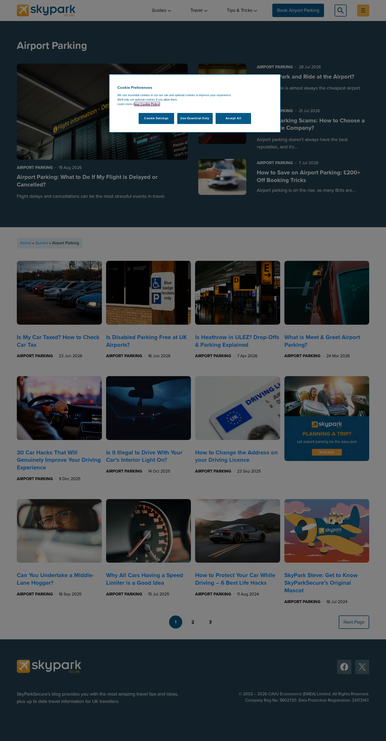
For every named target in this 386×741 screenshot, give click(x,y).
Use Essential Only (194, 118)
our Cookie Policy (147, 104)
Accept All (233, 118)
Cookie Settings (156, 118)
